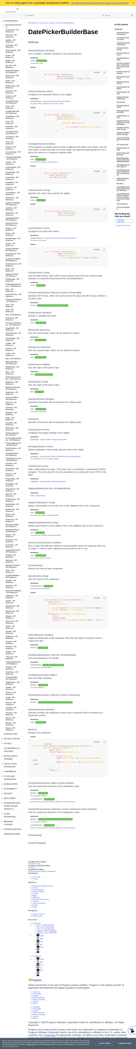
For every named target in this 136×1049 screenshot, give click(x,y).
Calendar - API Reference (11, 92)
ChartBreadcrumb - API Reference (13, 112)
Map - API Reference (13, 359)
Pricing (35, 879)
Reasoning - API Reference (12, 520)
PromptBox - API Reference (12, 485)
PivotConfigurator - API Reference (13, 434)
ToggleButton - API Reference (13, 683)
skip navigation (11, 12)
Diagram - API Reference (11, 229)
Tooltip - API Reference (10, 698)
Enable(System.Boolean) (40, 312)
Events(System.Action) (39, 228)
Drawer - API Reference (10, 244)
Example (33, 67)
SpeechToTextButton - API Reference (13, 592)
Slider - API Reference (10, 571)
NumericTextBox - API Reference (12, 398)
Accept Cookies (104, 1043)
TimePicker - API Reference (12, 673)
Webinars (36, 897)
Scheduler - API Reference (11, 541)
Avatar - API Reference (10, 56)
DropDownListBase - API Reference (13, 260)
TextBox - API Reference (11, 653)
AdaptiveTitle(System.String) (41, 502)
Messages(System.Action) (40, 446)
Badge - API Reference (10, 61)
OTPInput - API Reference (11, 408)
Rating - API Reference (10, 515)
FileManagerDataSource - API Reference (13, 285)
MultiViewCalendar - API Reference (13, 388)
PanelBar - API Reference (11, 424)
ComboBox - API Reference (12, 183)
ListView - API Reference (11, 349)
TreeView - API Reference (11, 714)
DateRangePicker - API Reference (13, 219)
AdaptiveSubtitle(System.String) (43, 522)
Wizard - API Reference (10, 729)
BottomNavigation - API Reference (13, 71)
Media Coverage (38, 999)
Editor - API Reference (10, 270)
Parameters (34, 57)
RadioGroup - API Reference (12, 510)
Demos (35, 888)
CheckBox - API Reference (12, 127)
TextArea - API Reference (11, 647)
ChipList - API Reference (11, 148)
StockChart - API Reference (12, 622)
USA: (45, 925)
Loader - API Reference (10, 354)
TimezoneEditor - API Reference (12, 678)
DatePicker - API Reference (12, 214)
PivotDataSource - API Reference (12, 454)
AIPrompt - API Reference (11, 36)
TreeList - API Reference (11, 703)
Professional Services (40, 899)
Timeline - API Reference (11, 668)
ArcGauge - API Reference (11, 46)
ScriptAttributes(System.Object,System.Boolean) (51, 783)
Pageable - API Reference (11, 414)
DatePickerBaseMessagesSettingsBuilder (65, 456)
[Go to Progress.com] (35, 981)
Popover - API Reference (11, 475)
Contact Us (36, 923)
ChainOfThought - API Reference (12, 102)
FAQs (34, 907)
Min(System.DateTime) (39, 330)
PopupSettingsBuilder (58, 439)
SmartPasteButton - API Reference (13, 576)
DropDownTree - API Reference (13, 265)
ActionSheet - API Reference (12, 31)
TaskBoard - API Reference (12, 637)
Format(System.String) (39, 272)
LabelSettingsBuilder (58, 481)
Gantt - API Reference (10, 311)
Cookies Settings (124, 1043)
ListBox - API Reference (10, 344)
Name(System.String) (38, 576)
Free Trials (36, 877)
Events (35, 905)
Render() (32, 729)
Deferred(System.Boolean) (40, 635)
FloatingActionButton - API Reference (13, 300)
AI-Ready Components (47, 871)
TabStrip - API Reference (11, 632)
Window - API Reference (11, 724)
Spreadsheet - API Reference (12, 607)
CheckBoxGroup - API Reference (12, 132)
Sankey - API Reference (10, 536)
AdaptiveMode (40, 495)
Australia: (47, 933)
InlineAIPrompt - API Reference (13, 334)
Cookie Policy (31, 1044)
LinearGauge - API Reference (13, 339)
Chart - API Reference (10, 107)
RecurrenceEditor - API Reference (13, 525)
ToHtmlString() (35, 835)
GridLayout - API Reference (12, 319)
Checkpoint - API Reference (12, 138)
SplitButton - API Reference (12, 597)
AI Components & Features (12, 749)
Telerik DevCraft (34, 864)
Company (36, 992)
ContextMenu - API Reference (13, 194)
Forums (35, 893)
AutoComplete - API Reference (13, 51)
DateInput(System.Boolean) (41, 399)
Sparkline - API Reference (11, 586)
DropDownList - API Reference (13, 255)
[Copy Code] (104, 72)
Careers (35, 1001)
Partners (35, 901)
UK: (45, 927)
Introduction (10, 734)
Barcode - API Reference (11, 66)
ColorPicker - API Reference (12, 178)
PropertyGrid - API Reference (12, 490)
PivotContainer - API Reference (13, 449)
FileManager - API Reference (12, 280)
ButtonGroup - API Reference (12, 87)
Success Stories (38, 914)
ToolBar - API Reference (11, 688)
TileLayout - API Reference (12, 658)
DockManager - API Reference (13, 239)
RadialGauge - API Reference (13, 500)
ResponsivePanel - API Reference (13, 531)
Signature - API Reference (11, 561)
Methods (33, 42)
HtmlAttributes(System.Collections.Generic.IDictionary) (54, 695)
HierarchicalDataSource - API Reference (13, 324)
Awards (35, 996)
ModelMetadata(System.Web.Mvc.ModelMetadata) (52, 655)
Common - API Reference (11, 188)
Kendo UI (31, 867)
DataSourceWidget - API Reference (13, 204)
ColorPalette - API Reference (12, 173)
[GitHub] (38, 950)
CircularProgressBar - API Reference (13, 158)
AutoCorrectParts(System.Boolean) (44, 542)
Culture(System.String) (39, 190)
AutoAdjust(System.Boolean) (41, 144)
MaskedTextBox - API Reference (12, 363)
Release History (38, 892)
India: (46, 929)
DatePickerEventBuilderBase (66, 238)
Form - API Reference (10, 305)
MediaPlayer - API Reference (12, 368)
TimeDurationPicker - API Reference (13, 663)
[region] (68, 1043)
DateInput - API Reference (11, 209)
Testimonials (37, 916)
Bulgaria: (46, 931)
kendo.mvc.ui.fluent (47, 23)
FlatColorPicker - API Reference (13, 295)
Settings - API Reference (11, 556)
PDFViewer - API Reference (12, 429)
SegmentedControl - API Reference (13, 551)
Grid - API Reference (13, 315)
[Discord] (38, 952)
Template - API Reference (11, 642)
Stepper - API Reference (11, 617)
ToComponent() (35, 565)
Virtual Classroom (39, 903)
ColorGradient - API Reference (13, 168)
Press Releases (38, 997)
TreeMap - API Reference (11, 709)
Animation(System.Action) (40, 91)
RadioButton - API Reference (12, 505)
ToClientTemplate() (37, 843)
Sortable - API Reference (11, 581)
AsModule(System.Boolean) (41, 709)
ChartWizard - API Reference (12, 117)
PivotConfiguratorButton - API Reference (13, 439)
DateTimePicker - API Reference (12, 224)
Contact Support (120, 221)
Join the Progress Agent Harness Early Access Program (99, 3)
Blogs (34, 895)
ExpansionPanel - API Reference (12, 275)
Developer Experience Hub (42, 886)
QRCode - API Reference (11, 495)
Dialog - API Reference (10, 234)
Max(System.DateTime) (39, 347)
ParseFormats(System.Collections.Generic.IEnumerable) (55, 292)
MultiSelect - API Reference (12, 383)
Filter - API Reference (9, 290)
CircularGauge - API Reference (13, 153)
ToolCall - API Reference (11, 693)
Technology (36, 994)
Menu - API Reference (10, 373)
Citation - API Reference (11, 163)
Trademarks (50, 1035)
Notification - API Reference (12, 393)
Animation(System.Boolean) (41, 50)
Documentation (38, 890)
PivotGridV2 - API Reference (12, 469)
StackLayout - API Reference (12, 612)
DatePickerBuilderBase (65, 23)
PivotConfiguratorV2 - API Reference (13, 444)
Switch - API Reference (10, 627)
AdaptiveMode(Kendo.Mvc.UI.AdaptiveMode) (49, 488)
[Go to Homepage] (17, 12)
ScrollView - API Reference (12, 546)
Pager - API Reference (10, 419)
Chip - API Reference (9, 143)
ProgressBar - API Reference (12, 480)
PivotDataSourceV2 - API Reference (13, 459)
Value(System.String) (38, 382)
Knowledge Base (12, 834)
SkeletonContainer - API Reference (13, 566)
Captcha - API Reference (11, 97)
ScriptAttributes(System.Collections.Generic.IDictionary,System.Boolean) (62, 809)
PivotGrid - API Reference (11, 464)
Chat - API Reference (9, 122)
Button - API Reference (10, 82)
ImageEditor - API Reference (12, 329)
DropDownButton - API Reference (13, 249)
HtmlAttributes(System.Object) (42, 675)
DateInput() (33, 419)
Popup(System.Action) (38, 429)
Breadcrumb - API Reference (12, 77)
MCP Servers (33, 871)
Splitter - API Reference (10, 602)
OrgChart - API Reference (11, 403)
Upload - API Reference (10, 719)
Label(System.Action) (38, 466)
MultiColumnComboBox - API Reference (13, 378)
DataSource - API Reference (12, 199)
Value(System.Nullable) (39, 364)
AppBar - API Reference (10, 41)
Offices (35, 1003)
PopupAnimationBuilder (62, 101)
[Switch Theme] (132, 15)
